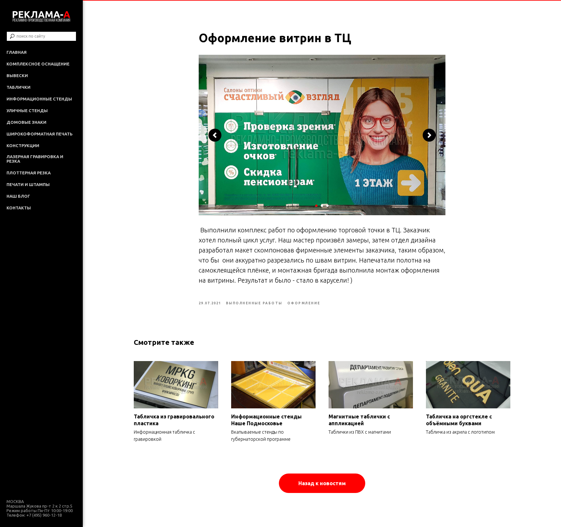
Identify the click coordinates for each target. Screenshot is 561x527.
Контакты (18, 207)
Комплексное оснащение (37, 64)
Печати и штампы (28, 184)
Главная (16, 52)
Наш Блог (18, 196)
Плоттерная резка (28, 172)
